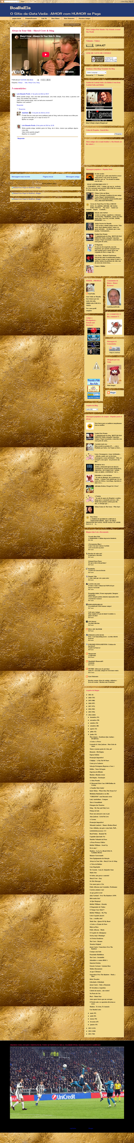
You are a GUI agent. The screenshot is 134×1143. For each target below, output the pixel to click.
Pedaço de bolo (94, 811)
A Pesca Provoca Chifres (97, 842)
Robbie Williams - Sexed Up (99, 845)
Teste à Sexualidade (96, 802)
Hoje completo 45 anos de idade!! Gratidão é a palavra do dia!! (101, 615)
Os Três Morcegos (95, 881)
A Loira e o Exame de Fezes (98, 924)
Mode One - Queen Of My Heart (100, 921)
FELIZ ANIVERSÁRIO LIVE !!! (97, 184)
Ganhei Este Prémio (101, 234)
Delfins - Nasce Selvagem (97, 769)
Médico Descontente (96, 969)
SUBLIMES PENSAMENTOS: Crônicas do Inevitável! (102, 645)
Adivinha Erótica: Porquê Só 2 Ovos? (107, 486)
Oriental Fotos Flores (95, 561)
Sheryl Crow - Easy (96, 878)
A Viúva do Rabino (96, 864)
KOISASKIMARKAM (95, 604)
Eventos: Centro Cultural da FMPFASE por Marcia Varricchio (101, 586)
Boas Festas (93, 517)
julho (92, 731)
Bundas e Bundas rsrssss (97, 775)
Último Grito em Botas (102, 193)
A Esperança (92, 655)
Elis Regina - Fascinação (97, 777)
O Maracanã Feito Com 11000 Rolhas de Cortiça (102, 784)
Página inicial (48, 177)
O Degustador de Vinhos (97, 907)
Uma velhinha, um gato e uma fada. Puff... (103, 828)
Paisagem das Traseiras (97, 805)
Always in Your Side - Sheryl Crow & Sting (103, 861)
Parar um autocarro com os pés (100, 814)
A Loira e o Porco (95, 741)
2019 (90, 700)
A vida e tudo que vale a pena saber (98, 578)
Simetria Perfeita (95, 963)
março (92, 1019)
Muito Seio (93, 873)
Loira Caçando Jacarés (97, 915)
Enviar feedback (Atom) (49, 183)
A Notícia (98, 496)
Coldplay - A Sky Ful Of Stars (99, 760)
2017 (90, 706)
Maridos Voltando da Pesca (98, 839)
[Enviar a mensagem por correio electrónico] (37, 80)
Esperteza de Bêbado (96, 772)
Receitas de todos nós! (95, 553)
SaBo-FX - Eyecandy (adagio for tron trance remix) (103, 670)
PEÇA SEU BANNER (95, 629)
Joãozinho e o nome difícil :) (99, 960)
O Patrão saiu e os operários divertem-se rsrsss (102, 1003)
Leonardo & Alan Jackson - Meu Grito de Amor (103, 745)
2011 (90, 1034)
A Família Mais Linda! (97, 788)
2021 (90, 695)
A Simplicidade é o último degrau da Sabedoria (102, 538)
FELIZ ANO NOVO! (101, 213)
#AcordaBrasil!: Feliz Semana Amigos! (99, 606)
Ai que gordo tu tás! (96, 893)
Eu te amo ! (93, 848)
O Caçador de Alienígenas (98, 933)
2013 (90, 1028)
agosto (92, 729)
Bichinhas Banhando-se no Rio (99, 794)
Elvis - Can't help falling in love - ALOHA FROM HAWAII (103, 638)
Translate (101, 75)
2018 (90, 703)
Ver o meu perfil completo (91, 309)
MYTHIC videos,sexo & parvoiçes (99, 669)
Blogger (91, 1128)
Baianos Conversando (96, 855)
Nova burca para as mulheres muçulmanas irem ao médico (108, 424)
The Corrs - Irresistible (97, 957)
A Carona (93, 819)
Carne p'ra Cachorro (96, 763)
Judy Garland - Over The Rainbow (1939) (103, 895)
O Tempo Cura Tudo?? (97, 910)
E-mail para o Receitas (95, 555)
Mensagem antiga (72, 177)
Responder (20, 105)
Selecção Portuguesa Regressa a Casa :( (102, 766)
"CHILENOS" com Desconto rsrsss (101, 796)
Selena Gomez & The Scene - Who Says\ (107, 507)
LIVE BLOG (92, 621)
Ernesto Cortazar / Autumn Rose (100, 966)
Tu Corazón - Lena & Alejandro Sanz (102, 870)
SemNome (117, 352)
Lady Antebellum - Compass (99, 799)
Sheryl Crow (31, 82)
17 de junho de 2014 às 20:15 (40, 113)
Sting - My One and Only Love (99, 808)
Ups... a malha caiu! (96, 918)
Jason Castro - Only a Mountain (100, 985)
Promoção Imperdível (96, 757)
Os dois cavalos (99, 174)
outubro (93, 723)
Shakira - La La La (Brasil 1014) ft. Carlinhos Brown (101, 852)
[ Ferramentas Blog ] (94, 544)
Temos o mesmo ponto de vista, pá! (101, 749)
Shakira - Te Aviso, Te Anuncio (99, 1007)
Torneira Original (95, 944)
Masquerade (92, 653)
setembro (93, 726)
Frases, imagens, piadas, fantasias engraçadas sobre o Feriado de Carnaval (103, 598)
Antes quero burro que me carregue (101, 999)
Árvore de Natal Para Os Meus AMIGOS (103, 204)
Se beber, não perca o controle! (99, 875)
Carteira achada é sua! (97, 890)
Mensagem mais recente (21, 177)
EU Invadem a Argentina (98, 988)
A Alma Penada (95, 780)
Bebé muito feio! (95, 898)
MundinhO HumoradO (95, 661)
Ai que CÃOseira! (95, 972)
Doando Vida (92, 576)
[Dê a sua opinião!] (44, 80)
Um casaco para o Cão (97, 884)
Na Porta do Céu (95, 993)
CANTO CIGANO (94, 584)
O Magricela (99, 245)
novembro (93, 720)
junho (92, 734)
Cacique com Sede (95, 952)
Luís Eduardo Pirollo (23, 94)
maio (92, 1013)
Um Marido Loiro (95, 1009)
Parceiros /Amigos (84, 18)
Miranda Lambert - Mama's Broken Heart (103, 825)
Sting (37, 82)
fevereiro (93, 1022)
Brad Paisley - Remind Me (98, 834)
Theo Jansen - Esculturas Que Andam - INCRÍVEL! (102, 738)
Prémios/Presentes (31, 18)
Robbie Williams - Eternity (98, 904)
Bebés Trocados (94, 979)
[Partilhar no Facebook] (48, 80)
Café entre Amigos (94, 612)
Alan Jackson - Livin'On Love (99, 816)
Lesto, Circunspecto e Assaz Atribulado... (108, 454)
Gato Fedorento (93, 676)
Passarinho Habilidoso (97, 954)
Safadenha (91, 663)
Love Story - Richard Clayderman (105, 255)
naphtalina (73, 1128)
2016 (90, 709)
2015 (90, 712)
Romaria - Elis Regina (97, 752)
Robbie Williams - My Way (98, 913)
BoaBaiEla (20, 7)
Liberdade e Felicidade (97, 982)
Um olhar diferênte (94, 623)
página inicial (16, 18)
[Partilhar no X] (46, 80)
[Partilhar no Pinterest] (50, 80)
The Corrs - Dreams (96, 941)
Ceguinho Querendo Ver (97, 836)
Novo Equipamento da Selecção (99, 858)
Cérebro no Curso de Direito (96, 570)
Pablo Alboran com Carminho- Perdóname (103, 887)
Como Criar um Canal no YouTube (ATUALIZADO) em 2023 (98, 547)
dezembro (93, 717)
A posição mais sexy (101, 444)
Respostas (22, 109)
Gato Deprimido (95, 867)
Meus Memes (55, 18)
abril (92, 1016)
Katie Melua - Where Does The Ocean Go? (103, 791)
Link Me (44, 18)
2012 (90, 1031)
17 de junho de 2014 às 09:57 (40, 94)
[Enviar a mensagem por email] (42, 80)
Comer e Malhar (100, 266)
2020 (90, 698)
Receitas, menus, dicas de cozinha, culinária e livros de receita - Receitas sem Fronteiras (102, 681)
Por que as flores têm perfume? (97, 563)
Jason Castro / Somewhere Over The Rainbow (101, 948)
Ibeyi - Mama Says (95, 996)
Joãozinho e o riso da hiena (103, 475)
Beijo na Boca (94, 927)
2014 (90, 715)
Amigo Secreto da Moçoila (103, 223)
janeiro (92, 1024)
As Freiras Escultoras (96, 938)
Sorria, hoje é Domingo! (97, 935)
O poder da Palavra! (94, 648)
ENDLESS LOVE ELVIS (96, 635)
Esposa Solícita (94, 755)
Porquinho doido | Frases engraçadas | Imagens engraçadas (103, 594)
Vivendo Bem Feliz (94, 536)
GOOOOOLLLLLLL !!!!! (98, 831)
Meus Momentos (69, 18)
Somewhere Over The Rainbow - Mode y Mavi (102, 975)
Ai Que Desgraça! (95, 901)
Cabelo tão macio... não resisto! (100, 990)
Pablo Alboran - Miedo (97, 930)
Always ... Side (22, 82)
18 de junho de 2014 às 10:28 (45, 125)
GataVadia (25, 113)
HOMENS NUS (100, 465)
